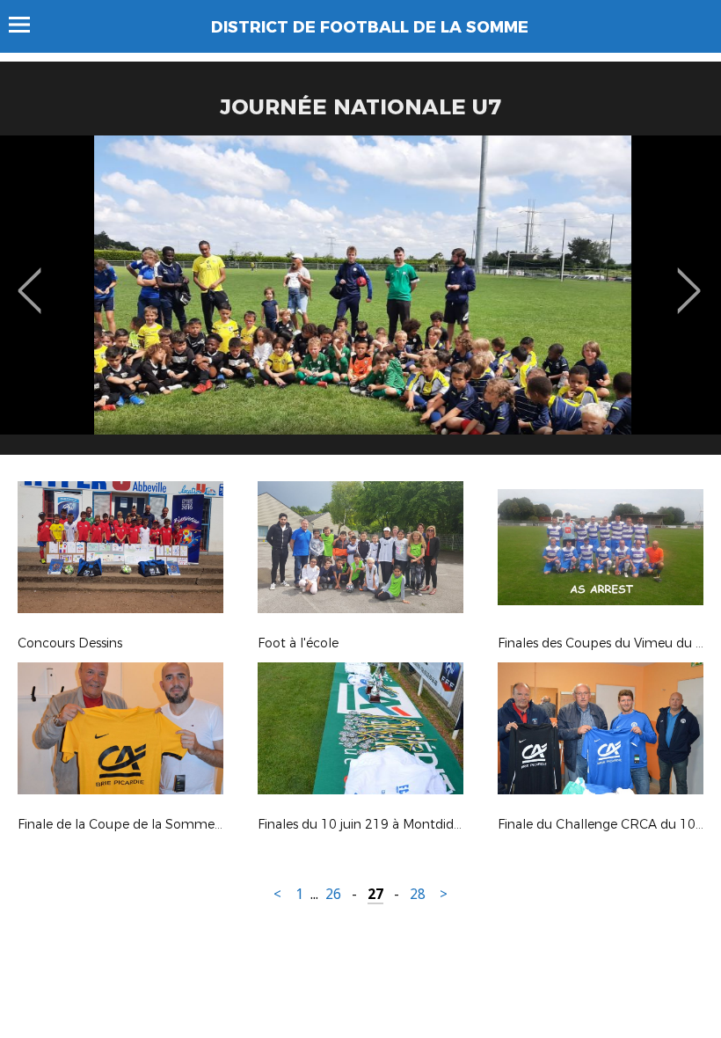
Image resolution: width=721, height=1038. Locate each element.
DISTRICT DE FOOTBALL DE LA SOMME (369, 27)
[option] (360, 301)
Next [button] (689, 278)
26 (333, 894)
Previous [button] (29, 278)
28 (418, 894)
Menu (28, 24)
